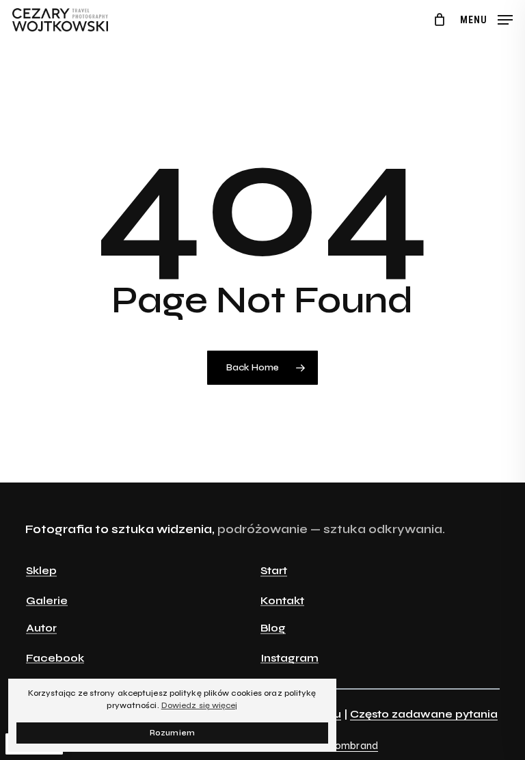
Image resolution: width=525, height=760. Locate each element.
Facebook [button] (55, 658)
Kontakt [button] (282, 601)
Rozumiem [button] (172, 733)
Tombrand (353, 745)
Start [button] (273, 571)
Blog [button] (273, 628)
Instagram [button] (289, 658)
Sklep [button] (41, 571)
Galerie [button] (47, 601)
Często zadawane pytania (424, 713)
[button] (486, 19)
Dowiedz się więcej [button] (199, 705)
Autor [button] (41, 628)
